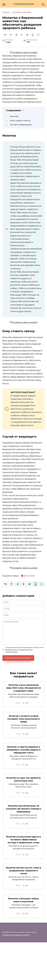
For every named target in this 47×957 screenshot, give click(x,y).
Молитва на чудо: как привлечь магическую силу (23, 779)
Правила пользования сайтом (16, 935)
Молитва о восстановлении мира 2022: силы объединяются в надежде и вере (23, 688)
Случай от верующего (21, 124)
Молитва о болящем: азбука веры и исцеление (23, 900)
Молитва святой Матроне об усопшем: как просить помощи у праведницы (23, 809)
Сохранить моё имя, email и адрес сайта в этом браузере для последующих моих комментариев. (24, 650)
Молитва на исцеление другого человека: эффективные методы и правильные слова (23, 840)
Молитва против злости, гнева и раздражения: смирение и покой (23, 870)
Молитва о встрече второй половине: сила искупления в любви (23, 719)
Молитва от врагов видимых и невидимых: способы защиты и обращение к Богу (23, 750)
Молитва (14, 116)
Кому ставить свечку (20, 120)
